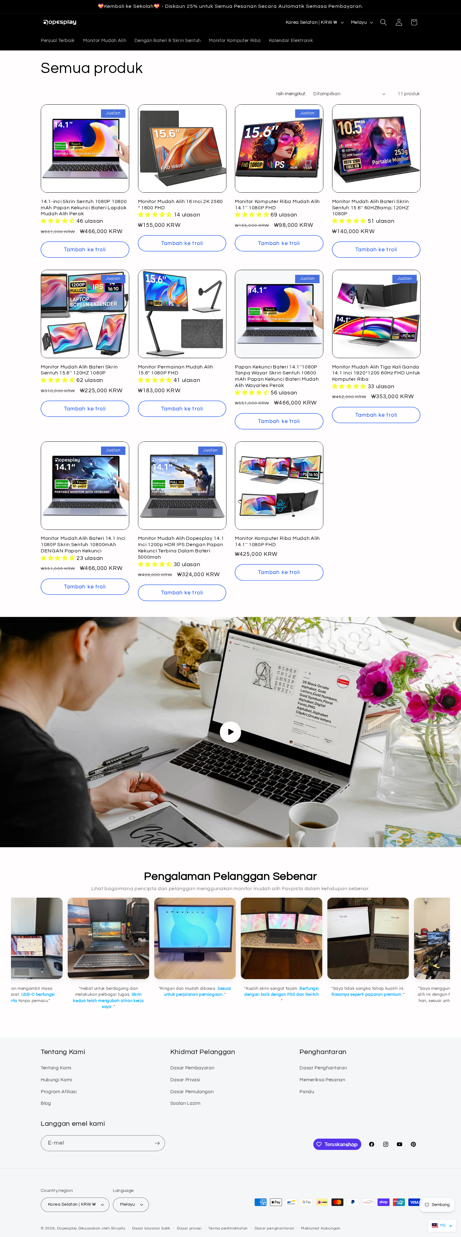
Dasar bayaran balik (151, 1228)
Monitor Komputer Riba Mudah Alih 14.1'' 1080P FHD (277, 204)
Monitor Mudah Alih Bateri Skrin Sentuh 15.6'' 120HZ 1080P (79, 370)
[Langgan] (157, 1143)
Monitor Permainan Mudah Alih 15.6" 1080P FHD (175, 370)
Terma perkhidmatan (228, 1228)
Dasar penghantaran (274, 1228)
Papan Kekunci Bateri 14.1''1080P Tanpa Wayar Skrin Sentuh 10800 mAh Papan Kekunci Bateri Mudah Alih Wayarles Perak (277, 376)
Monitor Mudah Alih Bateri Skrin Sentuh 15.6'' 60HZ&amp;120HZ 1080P (370, 208)
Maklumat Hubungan (321, 1228)
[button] (383, 22)
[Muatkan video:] (230, 732)
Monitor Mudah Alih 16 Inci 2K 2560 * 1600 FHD (180, 204)
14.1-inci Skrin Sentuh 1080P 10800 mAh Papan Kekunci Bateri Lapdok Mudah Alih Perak (84, 208)
